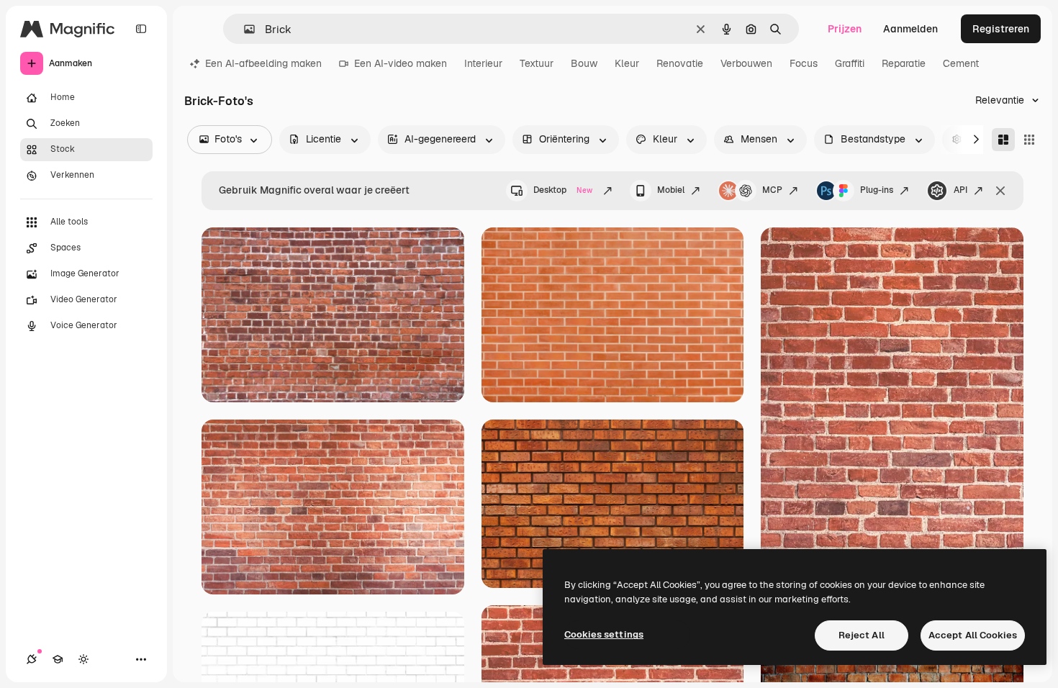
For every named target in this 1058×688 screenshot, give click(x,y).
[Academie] (57, 659)
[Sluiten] (1000, 190)
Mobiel (670, 190)
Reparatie (904, 63)
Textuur (536, 63)
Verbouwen (746, 63)
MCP (772, 190)
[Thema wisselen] (83, 659)
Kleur (627, 63)
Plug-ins (876, 190)
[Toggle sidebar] (141, 28)
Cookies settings (603, 634)
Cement (961, 63)
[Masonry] (1003, 139)
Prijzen (845, 28)
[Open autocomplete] (243, 29)
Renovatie (679, 63)
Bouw (584, 63)
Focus (804, 63)
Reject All (861, 635)
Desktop (562, 190)
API (960, 190)
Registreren (1000, 28)
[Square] (1029, 139)
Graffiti (849, 63)
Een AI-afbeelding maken (263, 63)
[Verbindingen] (31, 659)
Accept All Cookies (972, 635)
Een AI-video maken (400, 63)
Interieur (483, 63)
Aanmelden (910, 28)
